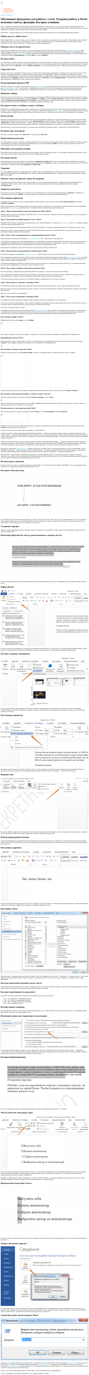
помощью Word (20, 53)
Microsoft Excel (21, 448)
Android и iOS (8, 12)
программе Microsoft (34, 238)
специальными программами (12, 88)
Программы (7, 8)
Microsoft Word (14, 208)
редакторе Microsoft (41, 310)
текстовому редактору (31, 254)
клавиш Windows (44, 1364)
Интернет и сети (9, 10)
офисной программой (72, 50)
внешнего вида (64, 223)
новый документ (73, 1363)
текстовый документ (74, 257)
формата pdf (39, 86)
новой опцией (58, 110)
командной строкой (14, 1366)
